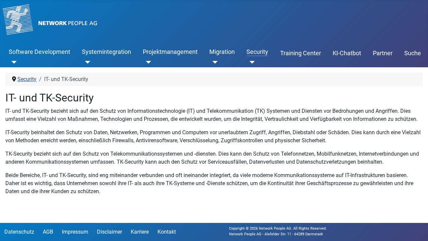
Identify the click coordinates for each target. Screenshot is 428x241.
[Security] (250, 62)
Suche (412, 53)
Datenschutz (19, 232)
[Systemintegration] (86, 62)
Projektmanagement (170, 52)
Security (257, 52)
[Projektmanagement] (147, 62)
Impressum (75, 232)
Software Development (39, 52)
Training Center (300, 53)
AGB (48, 232)
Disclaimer (109, 232)
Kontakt (166, 232)
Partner (383, 53)
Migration (222, 52)
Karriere (140, 232)
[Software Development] (13, 62)
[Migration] (213, 62)
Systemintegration (106, 52)
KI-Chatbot (347, 53)
